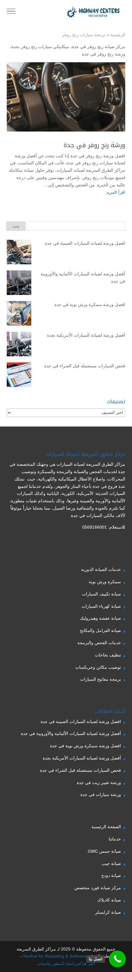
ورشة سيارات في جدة (100, 794)
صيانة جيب (111, 863)
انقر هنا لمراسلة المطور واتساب (66, 963)
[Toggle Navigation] (11, 12)
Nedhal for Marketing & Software (54, 956)
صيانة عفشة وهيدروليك (100, 618)
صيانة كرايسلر (108, 912)
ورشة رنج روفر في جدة (103, 54)
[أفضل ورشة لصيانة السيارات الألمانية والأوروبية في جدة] (19, 283)
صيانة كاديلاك (109, 899)
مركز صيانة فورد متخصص (97, 887)
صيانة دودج (111, 875)
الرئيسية (118, 34)
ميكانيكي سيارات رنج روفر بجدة (40, 46)
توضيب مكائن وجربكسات (98, 667)
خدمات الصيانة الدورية (101, 569)
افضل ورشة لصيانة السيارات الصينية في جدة (85, 243)
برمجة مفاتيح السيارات (100, 679)
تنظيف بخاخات (108, 654)
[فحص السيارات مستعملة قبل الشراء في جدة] (19, 375)
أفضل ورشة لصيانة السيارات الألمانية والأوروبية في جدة (83, 277)
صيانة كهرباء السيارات (101, 606)
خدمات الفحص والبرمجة (99, 642)
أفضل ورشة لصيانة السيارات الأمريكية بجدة (86, 335)
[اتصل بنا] (117, 959)
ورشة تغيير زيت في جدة (99, 782)
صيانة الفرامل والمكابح (100, 630)
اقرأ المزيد (115, 192)
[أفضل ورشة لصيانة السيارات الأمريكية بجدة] (19, 345)
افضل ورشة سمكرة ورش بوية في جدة (89, 304)
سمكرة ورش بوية (105, 581)
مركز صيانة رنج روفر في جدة (98, 46)
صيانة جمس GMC (104, 851)
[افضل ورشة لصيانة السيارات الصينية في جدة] (19, 253)
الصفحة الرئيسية (106, 826)
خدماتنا (115, 838)
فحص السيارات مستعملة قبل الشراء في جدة (84, 365)
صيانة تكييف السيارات (101, 593)
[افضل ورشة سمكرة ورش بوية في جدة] (19, 314)
